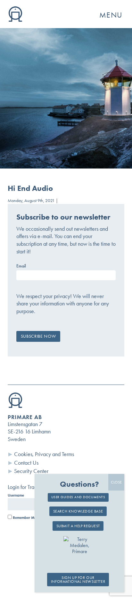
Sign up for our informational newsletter (78, 579)
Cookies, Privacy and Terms (44, 454)
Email (21, 266)
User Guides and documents (78, 497)
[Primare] (15, 19)
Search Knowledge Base (78, 511)
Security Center (31, 471)
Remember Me (24, 517)
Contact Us (26, 462)
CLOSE (116, 482)
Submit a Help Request (78, 526)
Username (16, 495)
